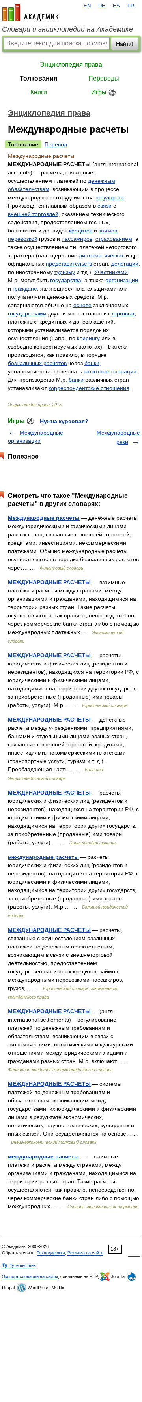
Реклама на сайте (85, 1252)
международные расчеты (43, 857)
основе (82, 305)
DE (101, 6)
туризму (64, 272)
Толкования (38, 78)
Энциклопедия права (71, 64)
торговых (123, 313)
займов (108, 230)
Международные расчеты (44, 518)
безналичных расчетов (37, 363)
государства (65, 280)
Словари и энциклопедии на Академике (67, 29)
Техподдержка (51, 1252)
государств (109, 197)
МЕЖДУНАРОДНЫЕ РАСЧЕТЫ (49, 582)
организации (121, 280)
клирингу (88, 338)
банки (91, 363)
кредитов (80, 230)
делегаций (124, 264)
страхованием (113, 239)
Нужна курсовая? (64, 421)
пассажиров (77, 239)
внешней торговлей (33, 214)
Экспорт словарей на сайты (30, 1276)
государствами (27, 313)
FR (130, 6)
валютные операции (110, 371)
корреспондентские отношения (89, 388)
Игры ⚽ (103, 92)
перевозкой (22, 239)
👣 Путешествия (19, 1265)
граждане (25, 288)
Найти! (124, 44)
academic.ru (30, 12)
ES (116, 6)
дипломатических (101, 255)
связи (104, 205)
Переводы (103, 78)
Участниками (111, 272)
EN (87, 6)
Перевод (56, 144)
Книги (38, 92)
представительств (69, 264)
